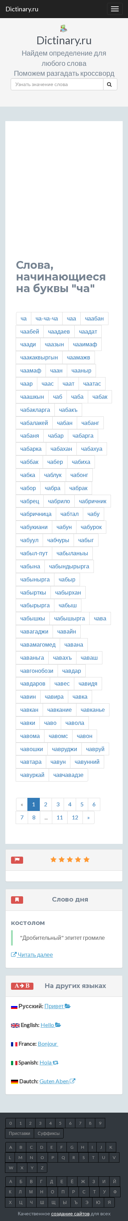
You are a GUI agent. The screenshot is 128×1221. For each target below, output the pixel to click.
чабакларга (35, 409)
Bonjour (48, 1043)
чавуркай (32, 774)
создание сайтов (70, 1213)
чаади (28, 344)
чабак (99, 396)
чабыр (67, 579)
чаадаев (59, 331)
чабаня (29, 435)
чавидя (88, 683)
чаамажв (78, 357)
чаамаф (30, 370)
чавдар (71, 670)
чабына (30, 566)
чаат (68, 383)
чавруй (95, 748)
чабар (56, 435)
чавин (28, 696)
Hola (46, 1062)
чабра (52, 487)
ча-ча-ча (47, 318)
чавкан (29, 709)
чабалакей (34, 422)
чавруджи (64, 748)
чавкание (59, 709)
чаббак (29, 461)
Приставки (19, 1133)
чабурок (91, 526)
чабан (65, 422)
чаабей (29, 331)
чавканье (93, 709)
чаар (26, 383)
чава (100, 618)
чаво (50, 722)
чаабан (94, 318)
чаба (77, 396)
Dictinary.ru (21, 9)
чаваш (89, 657)
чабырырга (35, 605)
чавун (58, 761)
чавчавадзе (68, 774)
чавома (30, 735)
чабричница (36, 513)
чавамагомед (37, 644)
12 (75, 817)
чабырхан (68, 592)
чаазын (54, 344)
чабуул (29, 539)
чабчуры (58, 539)
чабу (93, 513)
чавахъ (62, 657)
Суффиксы (49, 1133)
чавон (84, 735)
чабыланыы (72, 553)
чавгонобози (36, 670)
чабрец (29, 501)
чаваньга (32, 657)
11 (60, 817)
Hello (48, 1024)
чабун (64, 526)
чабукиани (34, 526)
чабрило (59, 501)
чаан (56, 370)
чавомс (58, 735)
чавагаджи (34, 631)
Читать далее (35, 954)
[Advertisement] (64, 195)
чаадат (88, 331)
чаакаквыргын (39, 357)
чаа (71, 318)
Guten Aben (54, 1081)
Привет (54, 1006)
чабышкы (32, 618)
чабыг (86, 539)
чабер (55, 461)
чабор (28, 487)
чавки (27, 722)
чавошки (31, 748)
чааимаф (85, 344)
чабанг (90, 422)
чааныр (81, 370)
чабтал (69, 513)
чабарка (31, 448)
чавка (80, 696)
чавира (54, 696)
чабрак (78, 487)
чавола (74, 722)
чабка (27, 474)
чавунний (87, 761)
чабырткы (33, 592)
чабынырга (35, 579)
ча (24, 318)
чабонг (79, 474)
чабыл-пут (34, 553)
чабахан (61, 448)
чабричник (92, 501)
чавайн (66, 631)
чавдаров (33, 683)
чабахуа (91, 448)
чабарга (83, 435)
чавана (73, 644)
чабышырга (69, 618)
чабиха (81, 461)
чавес (62, 683)
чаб (57, 396)
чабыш (68, 605)
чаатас (92, 383)
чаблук (53, 474)
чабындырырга (69, 566)
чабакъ (68, 409)
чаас (48, 383)
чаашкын (32, 396)
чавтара (31, 761)
